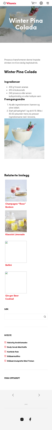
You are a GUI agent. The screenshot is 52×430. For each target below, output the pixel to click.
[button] (33, 2)
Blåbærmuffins (13, 356)
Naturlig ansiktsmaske (17, 342)
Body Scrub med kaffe (17, 347)
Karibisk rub (13, 352)
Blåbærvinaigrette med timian (20, 361)
